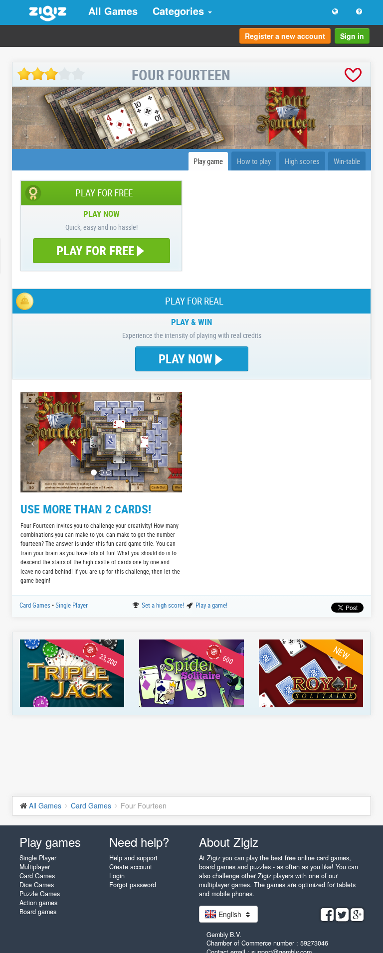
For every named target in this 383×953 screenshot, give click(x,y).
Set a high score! (164, 605)
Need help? (139, 841)
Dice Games (36, 884)
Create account (130, 866)
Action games (38, 902)
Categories (180, 10)
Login (117, 875)
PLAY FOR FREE (95, 250)
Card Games (35, 605)
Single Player (71, 605)
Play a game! (211, 605)
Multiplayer (34, 866)
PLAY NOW (187, 358)
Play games (50, 841)
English (229, 914)
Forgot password (132, 884)
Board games (37, 911)
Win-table (347, 161)
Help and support (133, 857)
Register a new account (285, 36)
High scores (302, 161)
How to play (254, 161)
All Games (113, 10)
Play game (208, 161)
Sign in (352, 36)
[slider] (51, 74)
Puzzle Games (39, 893)
